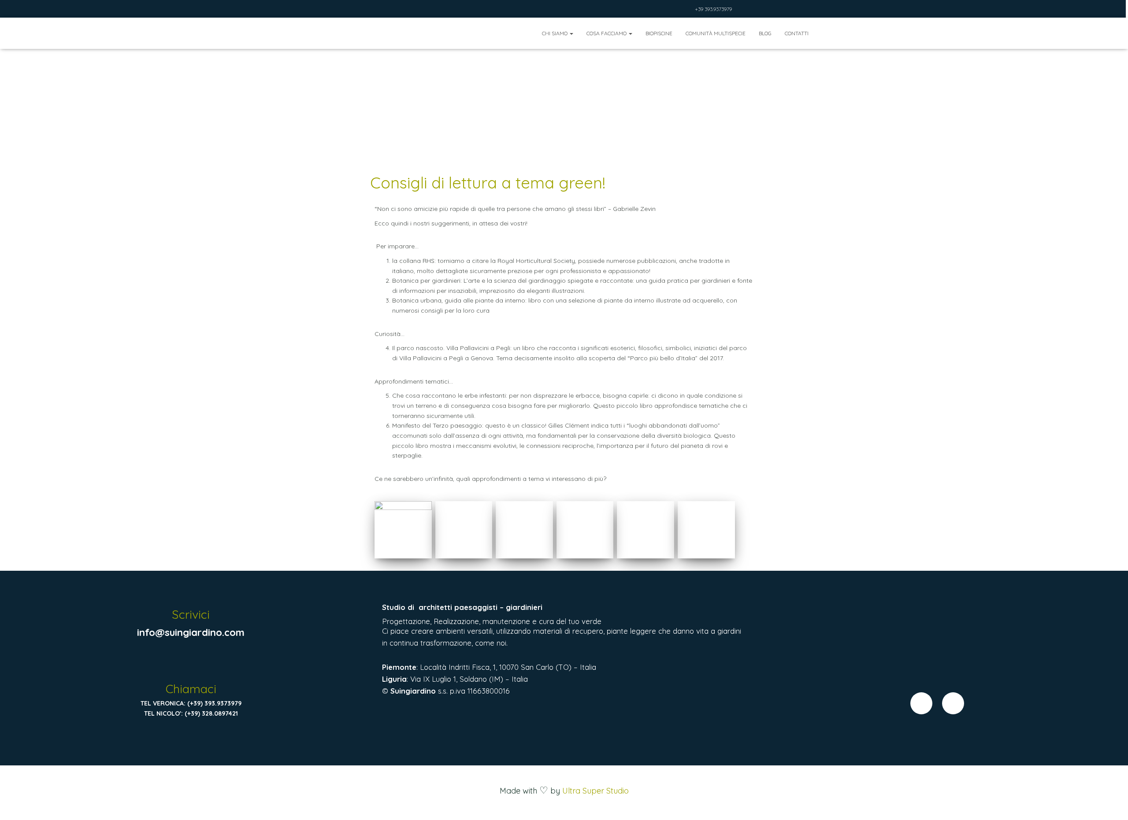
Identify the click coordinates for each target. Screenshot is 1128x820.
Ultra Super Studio (595, 791)
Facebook (675, 10)
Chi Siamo (555, 33)
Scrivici (191, 614)
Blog (765, 33)
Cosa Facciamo (607, 33)
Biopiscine (659, 33)
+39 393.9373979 (713, 9)
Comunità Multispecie (716, 33)
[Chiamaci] (191, 666)
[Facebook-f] (921, 703)
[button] (571, 33)
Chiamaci (191, 688)
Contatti (797, 33)
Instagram (686, 10)
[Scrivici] (191, 592)
